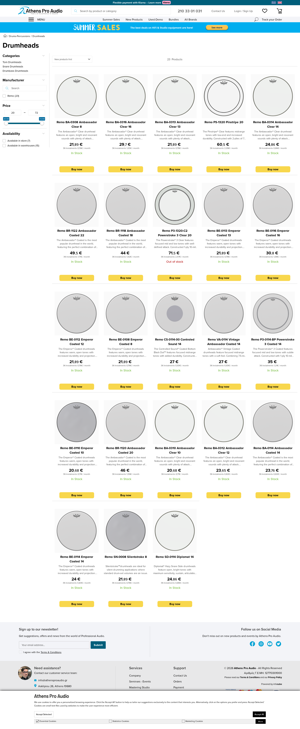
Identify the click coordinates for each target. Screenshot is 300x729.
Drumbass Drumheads (15, 70)
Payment (178, 687)
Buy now (76, 169)
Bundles (174, 19)
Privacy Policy (275, 677)
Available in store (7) (18, 140)
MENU (41, 19)
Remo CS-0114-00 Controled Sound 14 (174, 341)
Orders (177, 681)
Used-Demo (155, 19)
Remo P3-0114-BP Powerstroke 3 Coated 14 (272, 341)
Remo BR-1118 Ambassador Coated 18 (126, 232)
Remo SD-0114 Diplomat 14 (175, 557)
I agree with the (42, 652)
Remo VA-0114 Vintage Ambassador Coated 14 (223, 341)
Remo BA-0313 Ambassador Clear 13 (175, 124)
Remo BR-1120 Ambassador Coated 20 (125, 450)
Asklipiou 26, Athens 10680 (55, 686)
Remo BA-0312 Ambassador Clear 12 (224, 450)
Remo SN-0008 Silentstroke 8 (126, 557)
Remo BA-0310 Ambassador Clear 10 (175, 450)
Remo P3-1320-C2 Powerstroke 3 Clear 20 (174, 232)
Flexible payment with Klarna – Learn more (137, 2)
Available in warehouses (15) (23, 145)
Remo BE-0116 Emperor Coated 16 (272, 232)
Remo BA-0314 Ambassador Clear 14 (273, 124)
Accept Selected (44, 714)
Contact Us (218, 11)
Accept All (259, 714)
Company (135, 675)
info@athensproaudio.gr (52, 680)
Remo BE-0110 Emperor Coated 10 (76, 450)
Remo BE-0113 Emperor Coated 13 (223, 232)
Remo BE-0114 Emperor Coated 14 (76, 559)
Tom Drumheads (12, 62)
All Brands (191, 19)
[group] (150, 27)
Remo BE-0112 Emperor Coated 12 (76, 341)
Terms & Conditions (51, 652)
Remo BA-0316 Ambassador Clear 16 (125, 124)
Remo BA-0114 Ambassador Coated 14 (272, 450)
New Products (134, 19)
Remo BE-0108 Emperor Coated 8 (126, 341)
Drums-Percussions (19, 36)
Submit (98, 645)
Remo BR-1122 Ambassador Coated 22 (76, 232)
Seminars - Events (140, 681)
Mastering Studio (139, 687)
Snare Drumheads (13, 66)
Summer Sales (111, 19)
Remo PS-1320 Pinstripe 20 (224, 122)
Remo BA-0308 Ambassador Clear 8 (77, 124)
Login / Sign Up (243, 11)
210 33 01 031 (190, 11)
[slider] (6, 123)
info (277, 684)
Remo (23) (13, 96)
